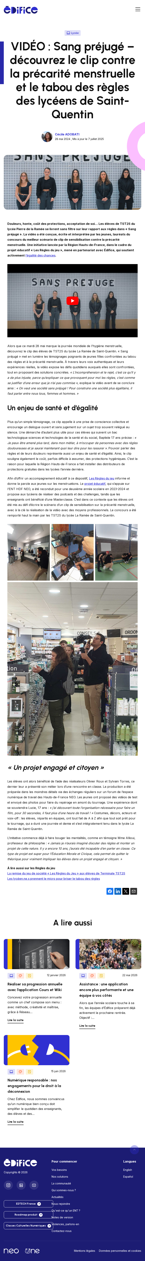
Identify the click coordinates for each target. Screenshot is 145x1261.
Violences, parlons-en (65, 1224)
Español (128, 1176)
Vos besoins (59, 1169)
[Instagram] (8, 1185)
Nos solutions (60, 1176)
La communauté (61, 1183)
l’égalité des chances (40, 255)
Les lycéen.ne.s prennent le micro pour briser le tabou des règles (53, 879)
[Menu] (137, 9)
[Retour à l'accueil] (25, 1162)
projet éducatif (94, 484)
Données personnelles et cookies (120, 1250)
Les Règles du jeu (101, 478)
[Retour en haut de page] (134, 1149)
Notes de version (62, 1217)
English (127, 1169)
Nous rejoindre (61, 1203)
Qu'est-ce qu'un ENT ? (66, 1210)
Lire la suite (16, 1020)
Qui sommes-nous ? (64, 1190)
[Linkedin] (21, 1185)
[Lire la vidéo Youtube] (72, 300)
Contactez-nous (62, 1231)
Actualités (57, 1197)
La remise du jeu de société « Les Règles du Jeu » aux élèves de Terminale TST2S (66, 873)
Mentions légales (84, 1250)
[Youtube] (34, 1185)
